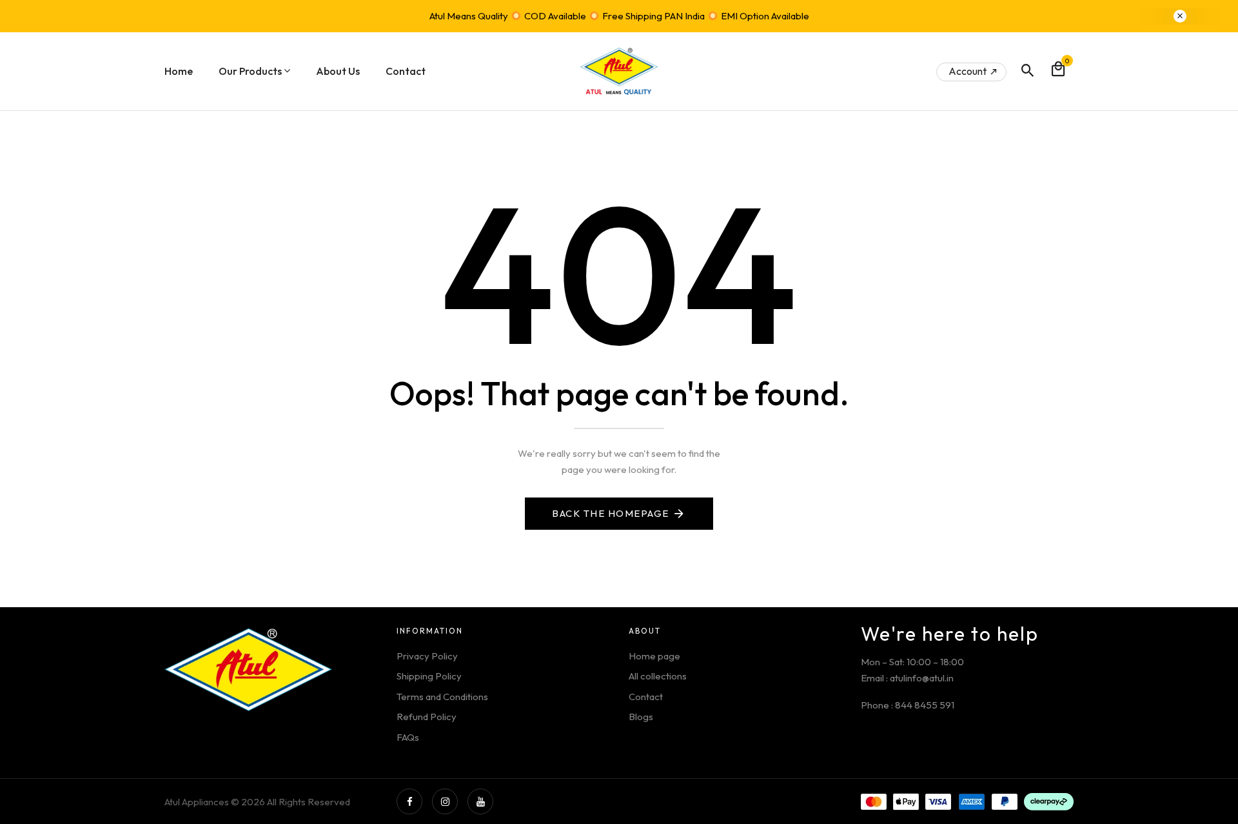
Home (178, 71)
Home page (654, 656)
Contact (406, 71)
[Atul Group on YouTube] (480, 801)
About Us (338, 71)
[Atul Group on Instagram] (445, 801)
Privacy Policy (427, 656)
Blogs (641, 716)
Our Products (250, 71)
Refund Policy (427, 716)
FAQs (408, 737)
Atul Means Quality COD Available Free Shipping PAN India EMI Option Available (619, 16)
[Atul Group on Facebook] (409, 801)
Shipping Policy (429, 676)
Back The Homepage (610, 513)
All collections (658, 676)
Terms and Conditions (442, 696)
